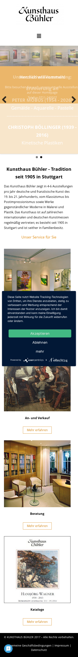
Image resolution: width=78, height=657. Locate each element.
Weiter (72, 100)
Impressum (62, 645)
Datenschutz (39, 650)
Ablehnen (40, 342)
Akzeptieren (40, 333)
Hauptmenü (39, 36)
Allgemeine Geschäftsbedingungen (29, 645)
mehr (40, 351)
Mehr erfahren (37, 430)
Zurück (5, 100)
